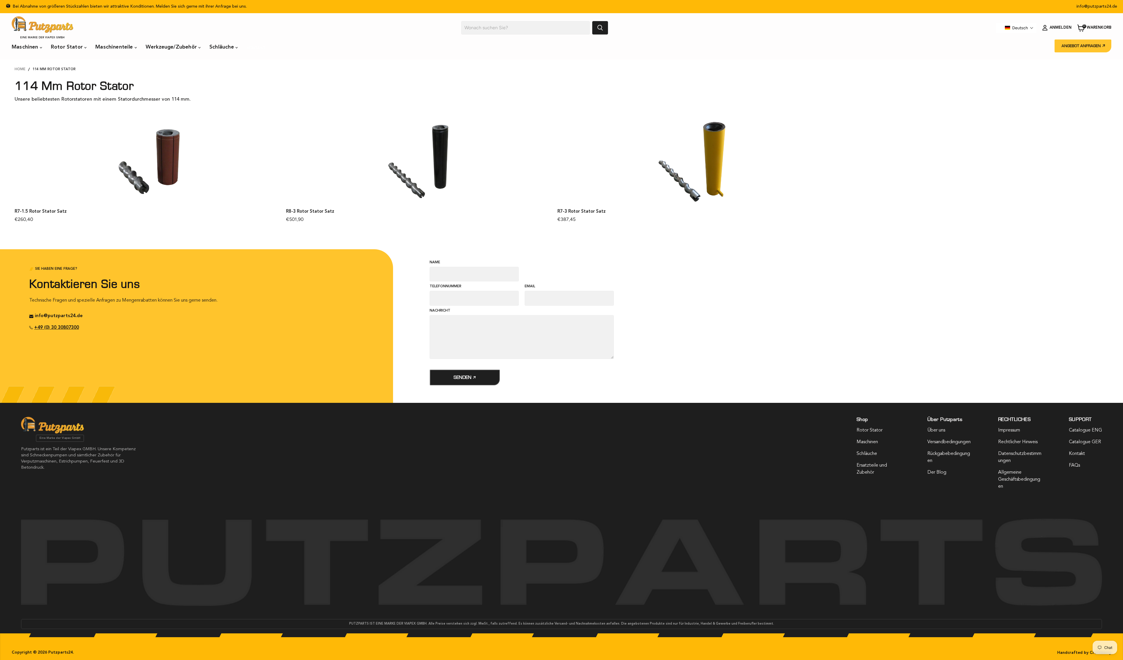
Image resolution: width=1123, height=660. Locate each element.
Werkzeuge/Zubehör (172, 47)
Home (20, 69)
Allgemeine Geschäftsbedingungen (1019, 479)
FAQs (1074, 465)
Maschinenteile (115, 47)
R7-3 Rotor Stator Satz (581, 211)
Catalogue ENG (1085, 430)
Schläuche (222, 47)
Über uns (936, 430)
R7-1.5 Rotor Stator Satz (41, 211)
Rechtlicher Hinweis (1018, 442)
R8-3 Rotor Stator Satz (310, 211)
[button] (1019, 28)
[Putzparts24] (52, 432)
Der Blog (936, 472)
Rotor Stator (67, 47)
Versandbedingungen (949, 442)
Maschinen (26, 47)
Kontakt (256, 47)
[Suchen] (600, 28)
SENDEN (463, 377)
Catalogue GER (1085, 442)
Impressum (1009, 430)
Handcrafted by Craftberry (1084, 653)
